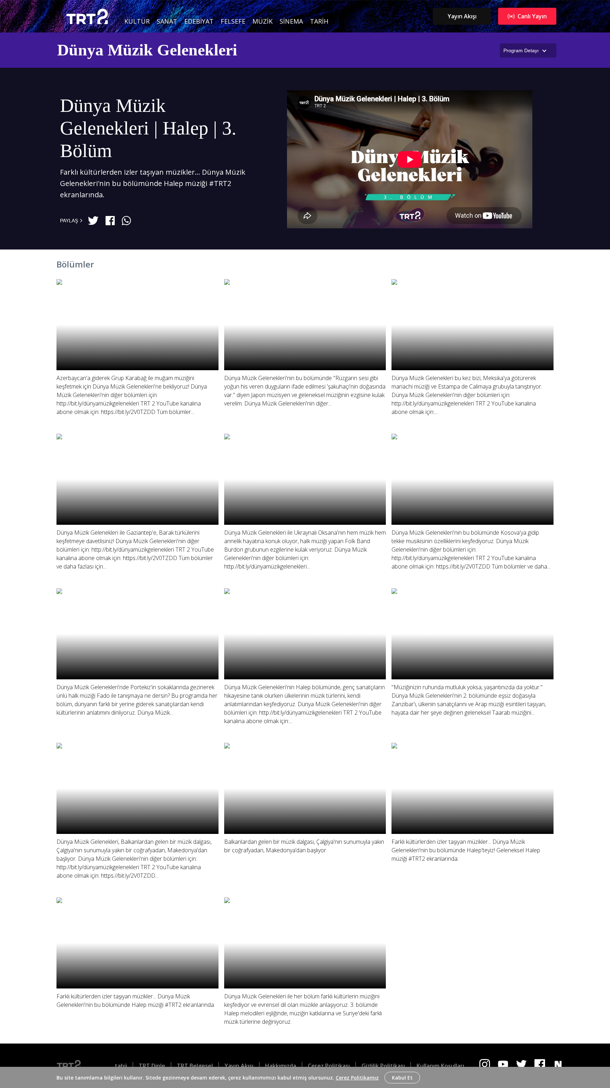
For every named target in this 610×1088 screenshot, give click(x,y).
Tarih (319, 21)
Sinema (291, 21)
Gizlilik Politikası (383, 1066)
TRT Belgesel (195, 1066)
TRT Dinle (152, 1066)
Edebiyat (199, 21)
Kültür (137, 21)
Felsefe (233, 21)
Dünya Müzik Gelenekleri (147, 50)
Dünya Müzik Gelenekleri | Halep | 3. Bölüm (148, 128)
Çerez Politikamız (357, 1077)
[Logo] (74, 1065)
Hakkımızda (280, 1066)
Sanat (167, 21)
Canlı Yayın (532, 16)
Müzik (262, 21)
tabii (121, 1066)
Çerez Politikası (329, 1066)
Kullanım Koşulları (440, 1066)
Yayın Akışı (462, 16)
